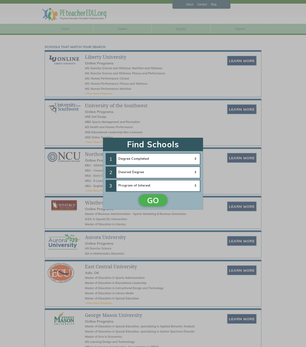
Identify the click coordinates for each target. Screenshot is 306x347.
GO (153, 200)
